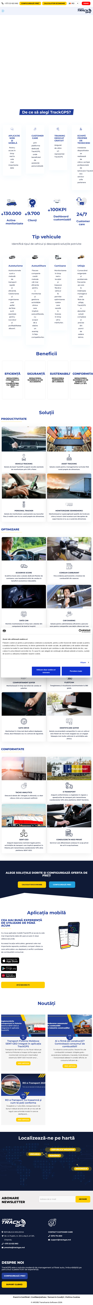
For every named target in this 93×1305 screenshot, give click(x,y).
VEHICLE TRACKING (24, 464)
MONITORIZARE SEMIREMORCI (69, 511)
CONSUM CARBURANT (69, 573)
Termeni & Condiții (56, 1297)
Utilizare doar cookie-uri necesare (46, 671)
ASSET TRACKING (69, 464)
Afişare (83, 662)
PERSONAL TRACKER (24, 511)
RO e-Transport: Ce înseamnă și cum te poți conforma (23, 1101)
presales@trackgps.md (14, 1247)
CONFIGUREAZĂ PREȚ (62, 885)
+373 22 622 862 (11, 1244)
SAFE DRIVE (23, 728)
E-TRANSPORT (69, 792)
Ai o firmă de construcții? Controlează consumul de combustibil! (70, 1044)
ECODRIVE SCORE (24, 573)
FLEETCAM (69, 682)
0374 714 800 (56, 1236)
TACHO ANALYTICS (24, 792)
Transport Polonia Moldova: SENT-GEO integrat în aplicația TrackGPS (23, 1044)
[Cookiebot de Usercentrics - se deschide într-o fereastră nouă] (80, 631)
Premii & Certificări (21, 1297)
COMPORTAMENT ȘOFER (24, 682)
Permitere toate (76, 671)
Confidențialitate (38, 1297)
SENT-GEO (23, 839)
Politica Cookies (72, 1297)
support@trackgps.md (61, 1240)
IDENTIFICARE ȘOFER (69, 728)
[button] (74, 3)
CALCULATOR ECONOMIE (32, 884)
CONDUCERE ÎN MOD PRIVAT (69, 839)
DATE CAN (23, 620)
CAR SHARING (69, 620)
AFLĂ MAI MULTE (23, 985)
